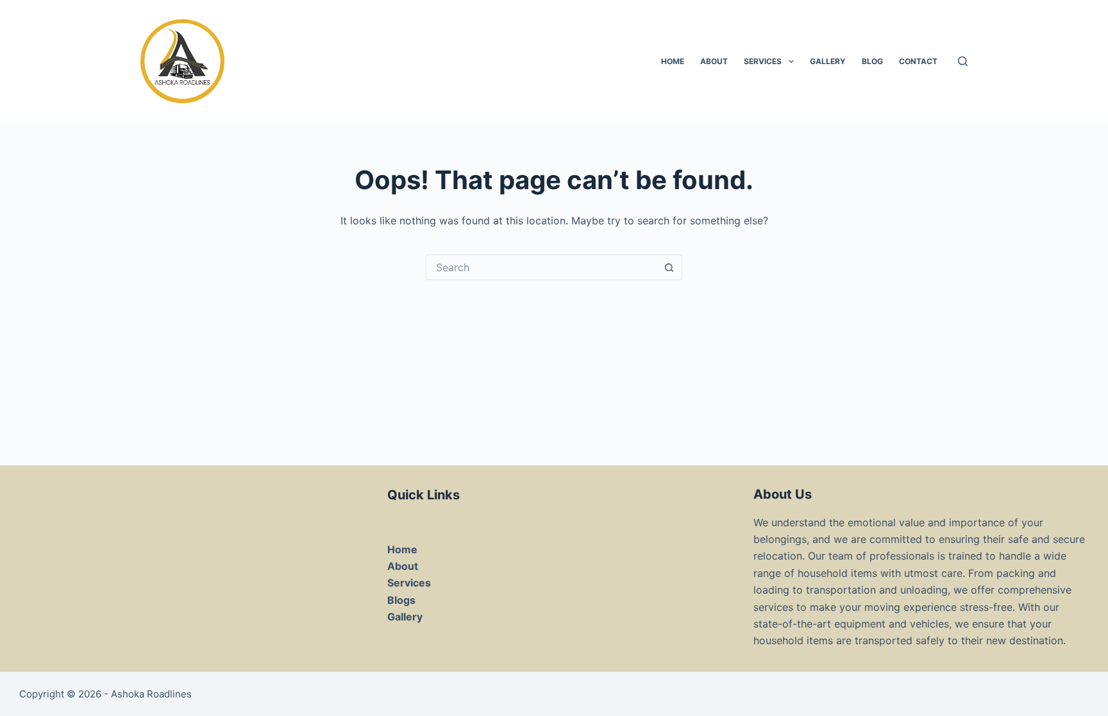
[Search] (963, 61)
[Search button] (669, 267)
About (714, 61)
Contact (918, 61)
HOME (672, 61)
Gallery (828, 61)
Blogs (401, 600)
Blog (872, 61)
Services (763, 61)
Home (402, 549)
